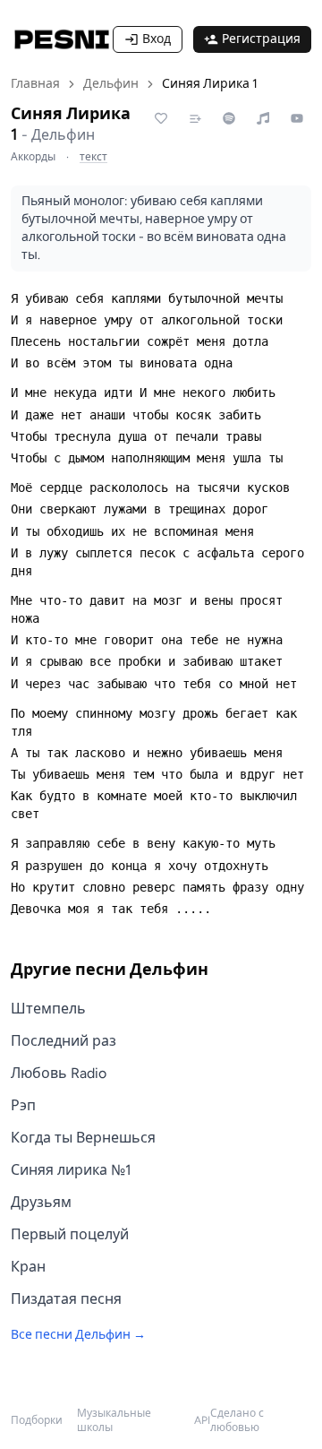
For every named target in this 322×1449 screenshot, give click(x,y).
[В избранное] (161, 118)
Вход (156, 39)
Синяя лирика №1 (71, 1169)
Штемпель (48, 1008)
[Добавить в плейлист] (195, 118)
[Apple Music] (263, 118)
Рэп (23, 1105)
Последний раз (63, 1040)
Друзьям (41, 1202)
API (202, 1420)
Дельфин (111, 83)
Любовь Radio (58, 1073)
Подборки (37, 1420)
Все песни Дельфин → (78, 1334)
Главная (35, 83)
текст (93, 157)
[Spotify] (229, 118)
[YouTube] (297, 118)
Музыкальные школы (114, 1420)
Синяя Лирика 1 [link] (210, 83)
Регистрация (261, 39)
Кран (28, 1266)
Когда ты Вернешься (83, 1137)
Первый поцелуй (70, 1234)
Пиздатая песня (66, 1298)
